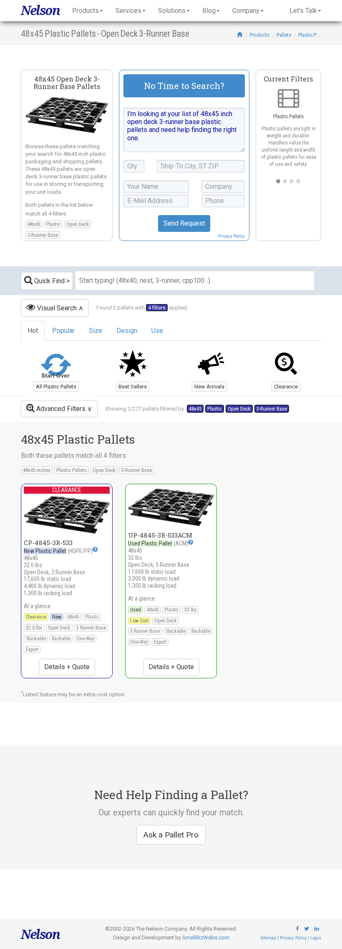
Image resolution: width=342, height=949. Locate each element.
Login (315, 938)
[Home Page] (239, 35)
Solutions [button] (172, 11)
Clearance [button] (286, 386)
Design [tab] (126, 331)
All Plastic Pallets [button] (56, 386)
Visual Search (56, 308)
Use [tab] (157, 331)
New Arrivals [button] (209, 386)
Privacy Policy (231, 236)
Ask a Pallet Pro (171, 835)
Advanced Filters (60, 409)
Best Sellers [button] (132, 386)
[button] (95, 549)
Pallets (284, 35)
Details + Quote (67, 667)
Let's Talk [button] (303, 11)
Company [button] (245, 11)
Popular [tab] (63, 331)
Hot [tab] (33, 331)
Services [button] (128, 11)
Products (259, 35)
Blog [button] (209, 11)
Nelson (40, 10)
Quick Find (49, 281)
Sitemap (268, 938)
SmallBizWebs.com (205, 937)
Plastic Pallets (313, 35)
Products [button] (85, 11)
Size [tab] (95, 331)
